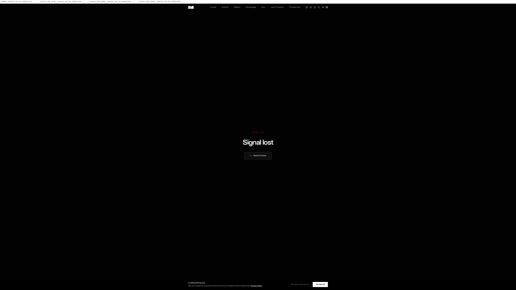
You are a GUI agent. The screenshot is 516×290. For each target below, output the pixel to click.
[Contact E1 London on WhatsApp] (315, 7)
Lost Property (277, 7)
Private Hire (294, 7)
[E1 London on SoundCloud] (323, 7)
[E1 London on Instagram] (307, 7)
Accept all (320, 284)
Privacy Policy (256, 286)
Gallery (237, 7)
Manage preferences (300, 284)
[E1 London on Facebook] (327, 7)
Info (263, 7)
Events (225, 7)
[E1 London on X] (319, 7)
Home (213, 7)
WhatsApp (251, 7)
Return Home (259, 156)
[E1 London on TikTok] (311, 7)
